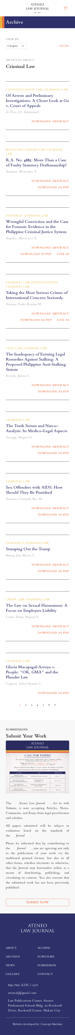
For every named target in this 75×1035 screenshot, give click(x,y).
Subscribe (46, 956)
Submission (47, 965)
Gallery (13, 974)
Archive (13, 956)
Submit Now (37, 902)
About (11, 947)
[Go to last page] (62, 702)
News (10, 965)
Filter (64, 45)
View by (12, 39)
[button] (7, 8)
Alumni (44, 947)
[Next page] (59, 702)
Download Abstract (50, 121)
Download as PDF (53, 187)
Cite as (63, 254)
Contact (45, 974)
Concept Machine (51, 1024)
